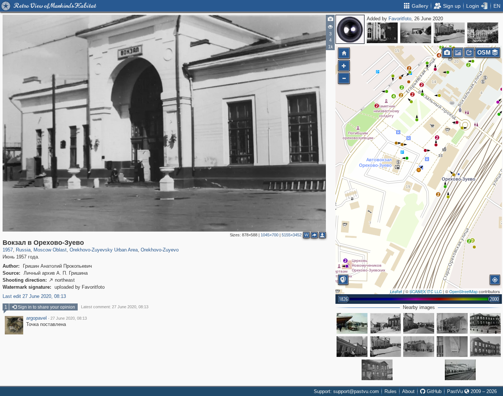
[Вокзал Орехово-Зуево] (418, 323)
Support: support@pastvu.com (346, 391)
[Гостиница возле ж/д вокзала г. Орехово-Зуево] (485, 323)
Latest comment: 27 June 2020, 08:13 (114, 307)
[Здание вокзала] (460, 369)
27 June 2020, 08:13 (68, 318)
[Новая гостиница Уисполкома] (377, 369)
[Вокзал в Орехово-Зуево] (449, 32)
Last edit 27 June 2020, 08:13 (34, 296)
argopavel (36, 318)
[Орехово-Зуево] (352, 346)
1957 (8, 250)
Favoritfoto (399, 18)
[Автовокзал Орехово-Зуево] (352, 323)
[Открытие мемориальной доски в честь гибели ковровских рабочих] (452, 346)
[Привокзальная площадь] (385, 323)
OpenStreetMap (463, 291)
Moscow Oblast (50, 250)
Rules (390, 391)
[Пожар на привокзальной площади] (452, 323)
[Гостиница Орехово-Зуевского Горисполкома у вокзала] (485, 346)
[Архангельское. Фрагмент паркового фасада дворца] (382, 32)
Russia (23, 250)
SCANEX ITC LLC (425, 291)
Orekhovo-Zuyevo (160, 250)
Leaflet (396, 291)
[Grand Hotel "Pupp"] (482, 32)
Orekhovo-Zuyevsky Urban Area (104, 250)
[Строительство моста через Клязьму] (415, 32)
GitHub (433, 391)
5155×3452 (292, 235)
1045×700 (269, 235)
